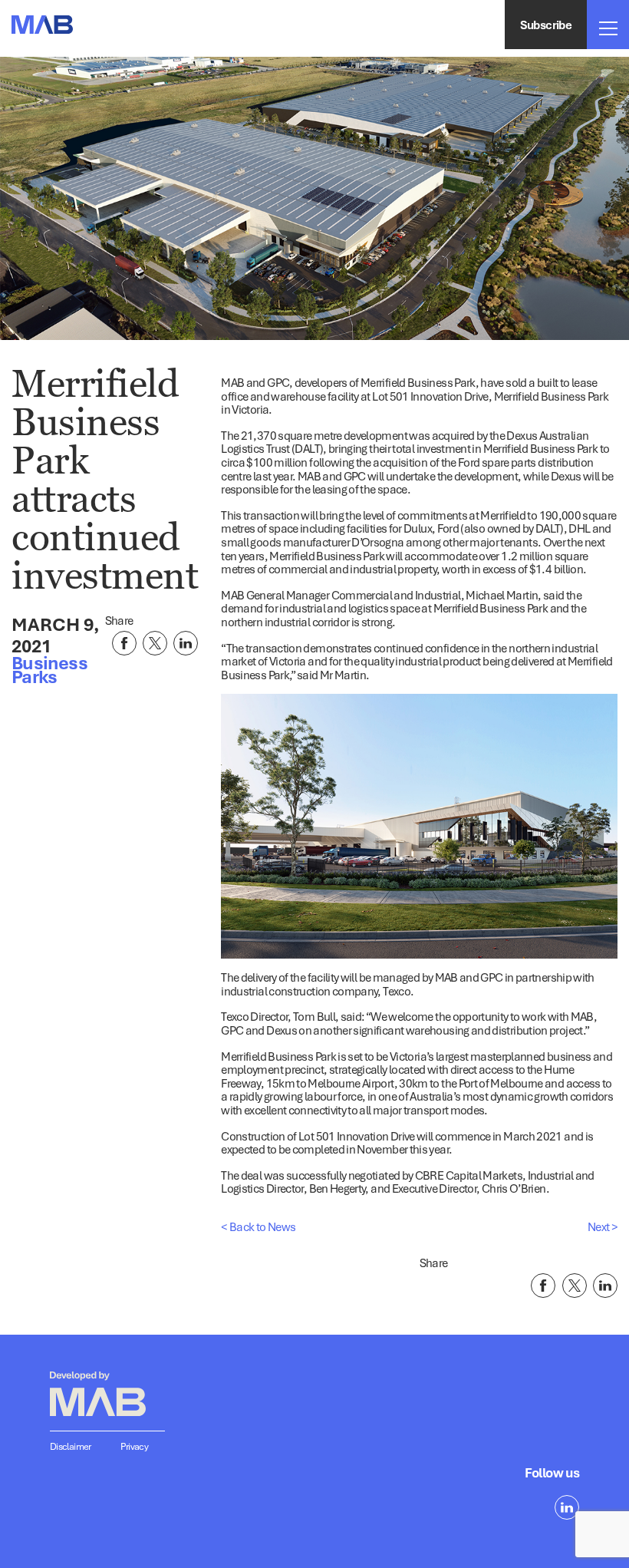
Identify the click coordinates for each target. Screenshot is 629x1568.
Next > (602, 1226)
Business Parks (49, 669)
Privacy (134, 1446)
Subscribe (545, 24)
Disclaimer (70, 1446)
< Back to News (258, 1226)
